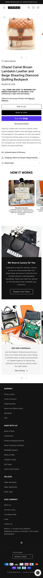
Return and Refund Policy (13, 408)
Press (6, 519)
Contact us (8, 524)
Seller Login (8, 492)
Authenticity (8, 436)
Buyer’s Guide (9, 431)
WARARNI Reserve (11, 450)
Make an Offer (9, 455)
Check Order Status (11, 469)
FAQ (5, 418)
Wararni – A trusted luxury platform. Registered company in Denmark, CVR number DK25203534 (21, 531)
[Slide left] (17, 57)
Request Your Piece (21, 292)
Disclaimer (8, 413)
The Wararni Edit (10, 514)
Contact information (29, 572)
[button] (4, 7)
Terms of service (10, 399)
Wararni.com (17, 572)
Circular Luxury (9, 510)
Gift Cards (8, 464)
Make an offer (21, 113)
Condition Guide (10, 459)
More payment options (21, 123)
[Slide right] (26, 57)
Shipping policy (10, 404)
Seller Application (10, 487)
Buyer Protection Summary (14, 445)
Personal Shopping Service (14, 441)
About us (7, 505)
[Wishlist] (33, 7)
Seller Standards (10, 482)
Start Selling (20, 371)
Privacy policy (9, 394)
